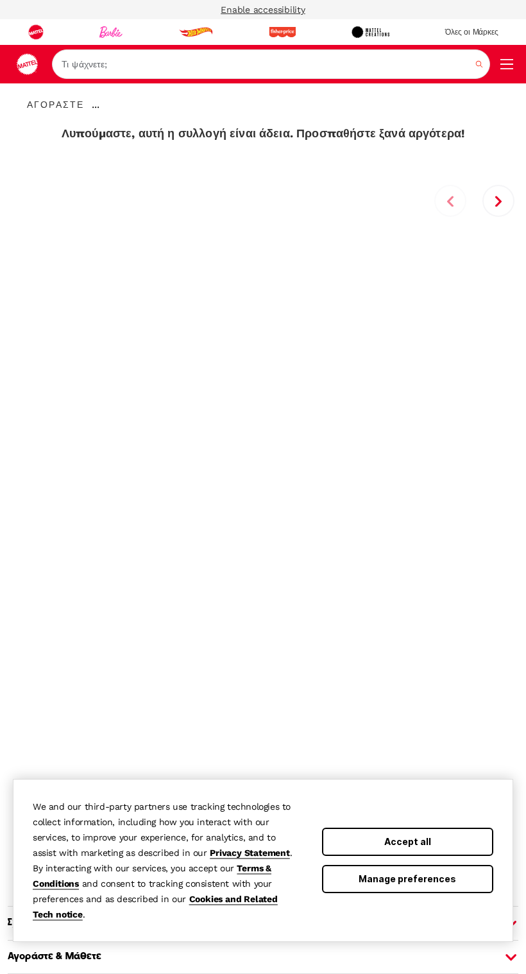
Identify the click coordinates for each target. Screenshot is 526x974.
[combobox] (271, 64)
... (95, 104)
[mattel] (36, 32)
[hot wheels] (195, 32)
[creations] (370, 32)
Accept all (407, 841)
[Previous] (450, 201)
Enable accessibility (263, 9)
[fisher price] (282, 32)
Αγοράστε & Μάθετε (54, 956)
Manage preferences (407, 878)
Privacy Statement (250, 853)
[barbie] (111, 32)
